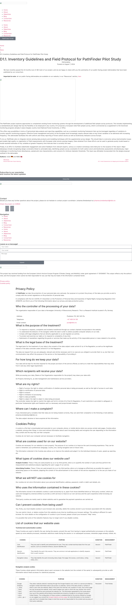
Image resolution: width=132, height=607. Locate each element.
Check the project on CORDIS (10, 204)
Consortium (8, 18)
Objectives (7, 14)
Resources (7, 21)
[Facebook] (7, 208)
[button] (66, 23)
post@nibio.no (72, 322)
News (2, 50)
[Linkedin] (12, 208)
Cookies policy (5, 283)
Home (6, 10)
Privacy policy (5, 281)
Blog (5, 16)
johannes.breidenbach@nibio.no (104, 200)
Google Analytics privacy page (58, 597)
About (6, 12)
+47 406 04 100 (72, 319)
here (79, 76)
